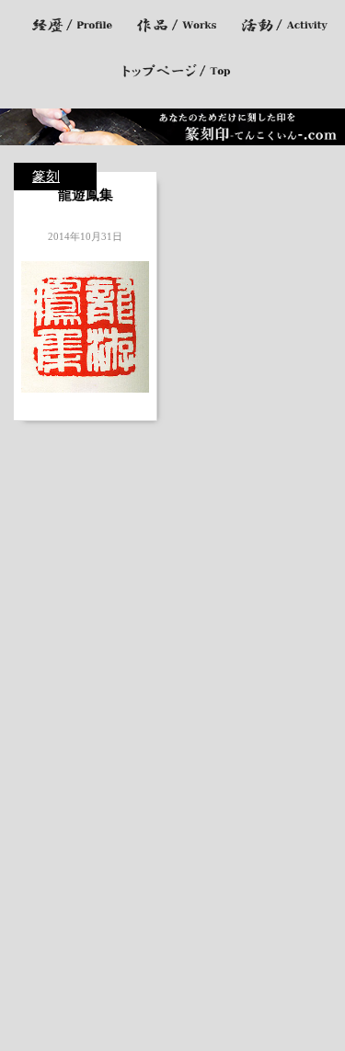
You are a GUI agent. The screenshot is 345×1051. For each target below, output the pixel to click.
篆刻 (46, 176)
